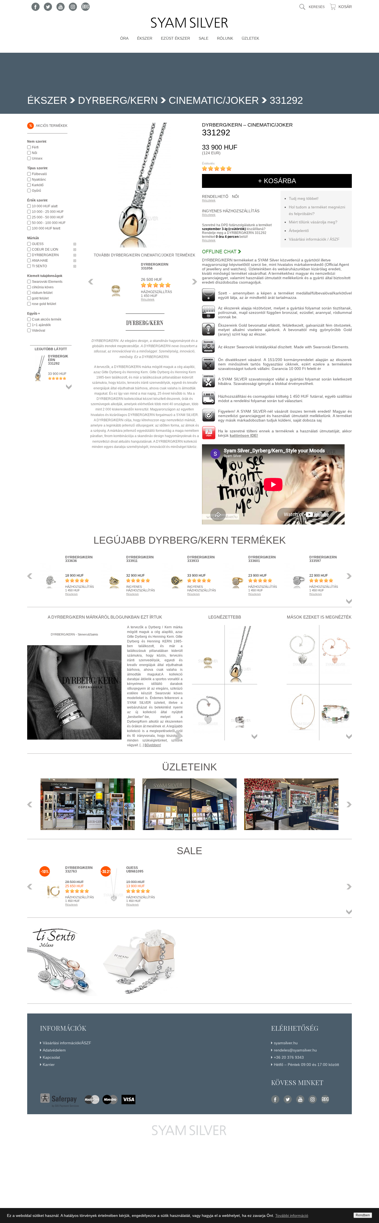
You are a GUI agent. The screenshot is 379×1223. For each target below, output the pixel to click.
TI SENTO (39, 266)
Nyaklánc (39, 179)
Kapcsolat (51, 1057)
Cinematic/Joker (214, 100)
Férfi (35, 147)
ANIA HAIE (40, 261)
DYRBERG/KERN (118, 100)
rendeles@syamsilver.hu (295, 1050)
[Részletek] (178, 735)
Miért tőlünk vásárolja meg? (313, 222)
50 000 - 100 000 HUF (48, 223)
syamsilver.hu (286, 1043)
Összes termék (69, 387)
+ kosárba (277, 181)
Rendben (363, 1215)
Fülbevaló (39, 174)
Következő (193, 282)
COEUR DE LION (45, 249)
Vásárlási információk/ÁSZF (67, 1043)
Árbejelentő (299, 230)
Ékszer (144, 38)
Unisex (37, 158)
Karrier (49, 1064)
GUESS (38, 244)
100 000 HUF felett (46, 228)
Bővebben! (153, 745)
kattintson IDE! (244, 435)
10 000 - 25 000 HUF (48, 212)
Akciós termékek (48, 125)
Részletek (209, 200)
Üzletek (250, 38)
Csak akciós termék (46, 319)
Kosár (345, 6)
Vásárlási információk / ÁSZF (314, 239)
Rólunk (225, 38)
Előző (92, 282)
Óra (124, 38)
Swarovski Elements (47, 282)
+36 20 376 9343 (289, 1057)
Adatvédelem (54, 1050)
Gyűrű (36, 191)
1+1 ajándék (41, 325)
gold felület (40, 298)
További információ (291, 1215)
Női (34, 153)
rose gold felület (44, 304)
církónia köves (43, 287)
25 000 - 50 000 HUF (48, 217)
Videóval (38, 330)
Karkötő (38, 185)
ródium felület (42, 293)
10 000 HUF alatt (44, 206)
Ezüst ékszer (175, 38)
